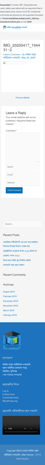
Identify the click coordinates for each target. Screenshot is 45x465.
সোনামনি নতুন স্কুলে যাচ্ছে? (13, 265)
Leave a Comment (11, 54)
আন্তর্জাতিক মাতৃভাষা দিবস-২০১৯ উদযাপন (20, 251)
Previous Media (23, 97)
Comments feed (10, 397)
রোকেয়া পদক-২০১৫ (11, 255)
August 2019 (9, 291)
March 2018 (8, 310)
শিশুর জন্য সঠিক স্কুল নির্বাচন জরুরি (16, 260)
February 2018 (10, 315)
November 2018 (10, 305)
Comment (11, 130)
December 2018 (10, 301)
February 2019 (10, 296)
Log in (5, 391)
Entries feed (8, 394)
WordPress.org (10, 401)
